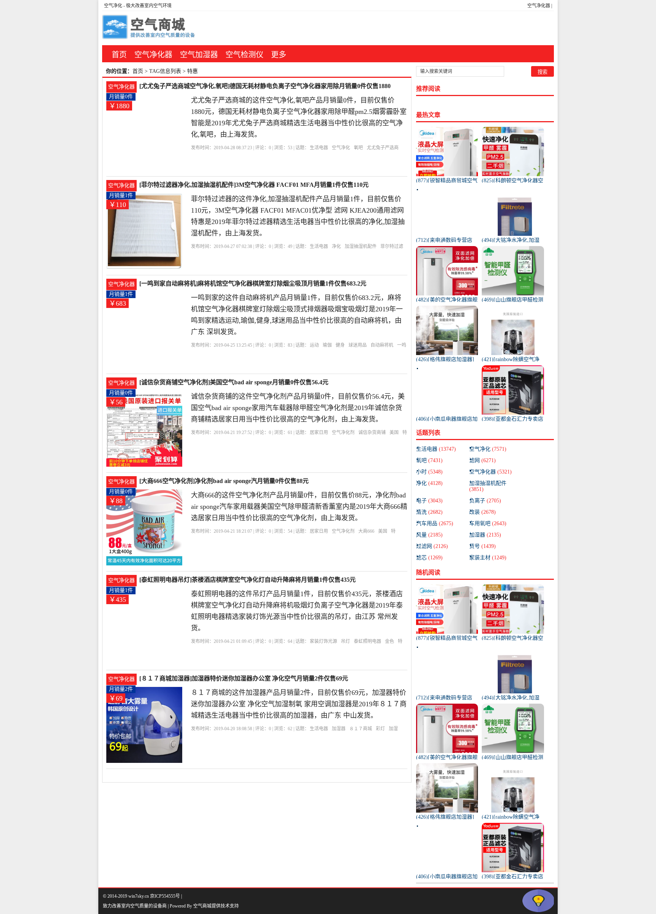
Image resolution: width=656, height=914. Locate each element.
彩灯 (380, 728)
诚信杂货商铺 (372, 432)
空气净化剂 (343, 432)
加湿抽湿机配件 (361, 246)
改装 (482, 512)
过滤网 (432, 546)
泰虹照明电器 (367, 641)
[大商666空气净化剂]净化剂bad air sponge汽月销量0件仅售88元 (224, 481)
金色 (389, 641)
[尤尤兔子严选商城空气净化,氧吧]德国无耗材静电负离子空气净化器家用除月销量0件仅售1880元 (265, 87)
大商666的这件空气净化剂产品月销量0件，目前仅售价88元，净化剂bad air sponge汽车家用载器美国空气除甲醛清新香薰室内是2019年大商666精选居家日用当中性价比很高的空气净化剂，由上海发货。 (299, 506)
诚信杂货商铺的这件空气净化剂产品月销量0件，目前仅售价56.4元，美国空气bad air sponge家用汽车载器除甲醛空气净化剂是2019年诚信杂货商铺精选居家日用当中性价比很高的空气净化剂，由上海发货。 (298, 408)
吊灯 (345, 641)
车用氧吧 (487, 523)
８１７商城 (360, 728)
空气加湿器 (199, 55)
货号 (482, 546)
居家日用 (319, 432)
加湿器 (338, 728)
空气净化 (113, 5)
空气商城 (202, 906)
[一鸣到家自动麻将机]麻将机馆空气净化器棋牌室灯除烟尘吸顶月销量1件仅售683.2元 (252, 283)
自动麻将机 (382, 345)
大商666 (366, 531)
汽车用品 (434, 523)
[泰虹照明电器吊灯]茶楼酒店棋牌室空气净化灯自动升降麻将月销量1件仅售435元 (247, 579)
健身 (340, 345)
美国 (394, 432)
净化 (336, 246)
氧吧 (358, 147)
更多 (278, 55)
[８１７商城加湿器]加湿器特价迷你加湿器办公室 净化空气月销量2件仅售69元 (243, 678)
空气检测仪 (244, 55)
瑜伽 (327, 345)
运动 (314, 345)
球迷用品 (357, 345)
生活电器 (319, 147)
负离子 (485, 501)
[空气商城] (149, 28)
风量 (429, 535)
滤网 (482, 460)
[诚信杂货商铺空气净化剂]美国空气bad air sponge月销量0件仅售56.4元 (233, 382)
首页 (119, 55)
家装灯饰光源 (323, 641)
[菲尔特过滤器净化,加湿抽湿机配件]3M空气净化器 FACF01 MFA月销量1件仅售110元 (254, 185)
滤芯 (429, 557)
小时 (429, 472)
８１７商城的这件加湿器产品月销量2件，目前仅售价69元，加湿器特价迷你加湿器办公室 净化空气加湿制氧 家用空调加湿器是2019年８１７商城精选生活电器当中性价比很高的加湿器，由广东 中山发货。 (299, 704)
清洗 (429, 512)
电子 (429, 501)
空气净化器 (538, 5)
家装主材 (487, 557)
